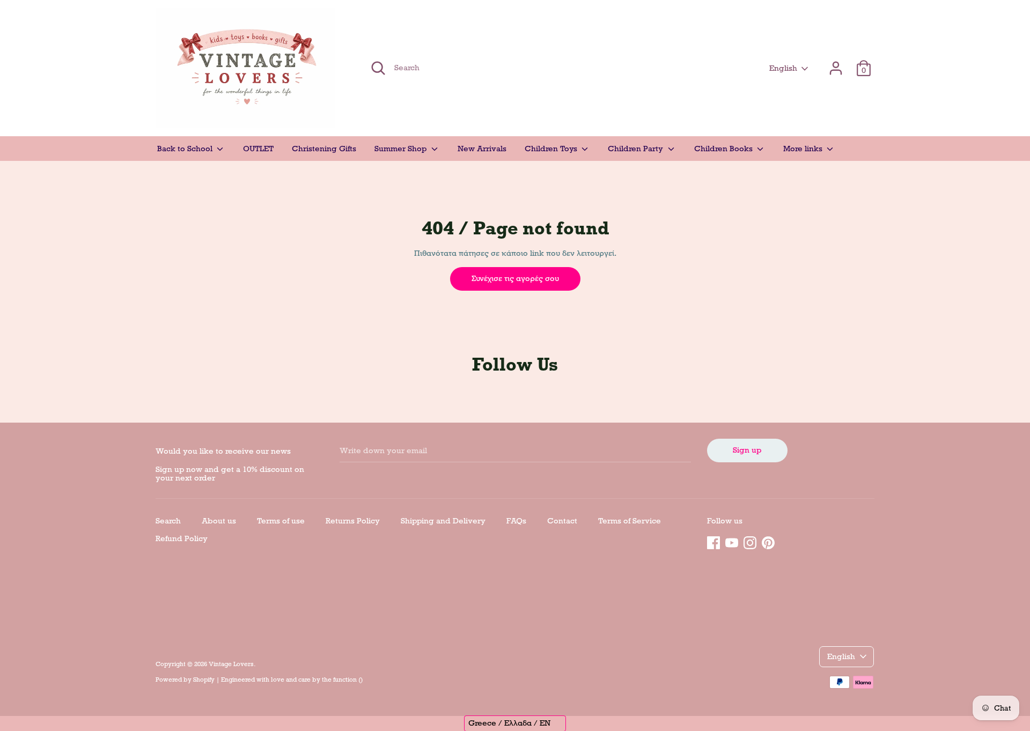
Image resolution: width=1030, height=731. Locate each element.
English (783, 68)
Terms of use (281, 521)
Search (168, 521)
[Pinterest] (768, 541)
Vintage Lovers (231, 664)
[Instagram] (750, 541)
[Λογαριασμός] (836, 63)
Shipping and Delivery (443, 521)
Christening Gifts (324, 148)
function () (348, 679)
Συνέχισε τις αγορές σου (515, 278)
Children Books (724, 148)
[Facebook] (713, 541)
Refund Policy (182, 538)
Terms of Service (629, 521)
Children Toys (552, 148)
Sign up (747, 450)
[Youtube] (731, 541)
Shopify (204, 679)
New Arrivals (482, 148)
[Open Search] (378, 68)
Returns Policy (353, 521)
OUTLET (258, 148)
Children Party (636, 148)
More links (804, 148)
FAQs (516, 521)
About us (219, 521)
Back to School (186, 148)
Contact (562, 521)
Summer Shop (401, 148)
